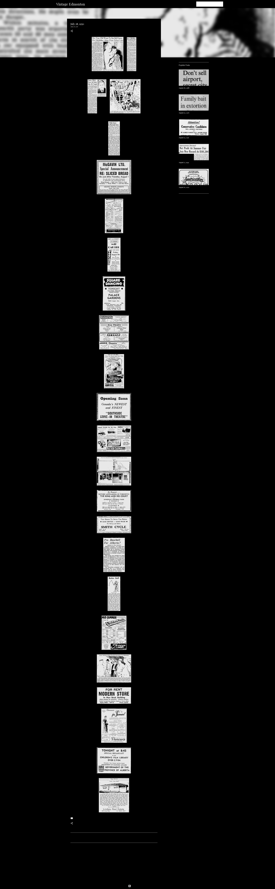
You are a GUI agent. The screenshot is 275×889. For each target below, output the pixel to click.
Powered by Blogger (139, 886)
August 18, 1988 (184, 88)
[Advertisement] (114, 864)
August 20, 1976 (184, 113)
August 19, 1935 (184, 138)
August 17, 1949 (184, 162)
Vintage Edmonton (70, 4)
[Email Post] (71, 819)
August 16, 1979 (184, 187)
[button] (71, 31)
